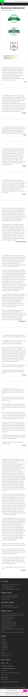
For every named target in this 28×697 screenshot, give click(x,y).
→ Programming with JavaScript (7, 617)
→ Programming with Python (6, 627)
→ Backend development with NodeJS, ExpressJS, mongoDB (13, 632)
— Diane (24, 194)
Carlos (24, 112)
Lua (25, 81)
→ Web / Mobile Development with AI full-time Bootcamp (12, 613)
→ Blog (2, 650)
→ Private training (4, 649)
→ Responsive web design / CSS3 (7, 618)
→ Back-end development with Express (8, 622)
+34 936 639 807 (4, 677)
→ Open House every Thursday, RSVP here (9, 681)
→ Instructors (3, 644)
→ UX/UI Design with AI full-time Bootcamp (9, 595)
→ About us (3, 640)
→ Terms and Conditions (6, 654)
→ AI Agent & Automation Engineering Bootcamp (10, 584)
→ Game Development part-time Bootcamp (9, 607)
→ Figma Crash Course (5, 599)
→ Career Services (4, 645)
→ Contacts (3, 639)
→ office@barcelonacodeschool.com (8, 668)
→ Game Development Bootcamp (7, 605)
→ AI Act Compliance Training (7, 587)
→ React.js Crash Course (6, 620)
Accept (25, 690)
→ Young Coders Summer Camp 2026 (8, 623)
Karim (24, 166)
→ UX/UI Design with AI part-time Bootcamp (9, 597)
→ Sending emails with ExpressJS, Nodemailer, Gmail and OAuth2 (12, 629)
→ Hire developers (4, 647)
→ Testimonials (4, 642)
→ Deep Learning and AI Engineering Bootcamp (10, 589)
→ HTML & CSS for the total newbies (8, 625)
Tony (24, 134)
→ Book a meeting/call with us (7, 665)
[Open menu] (2, 4)
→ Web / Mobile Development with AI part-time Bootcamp (12, 615)
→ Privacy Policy (4, 655)
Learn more (15, 693)
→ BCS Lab (3, 652)
